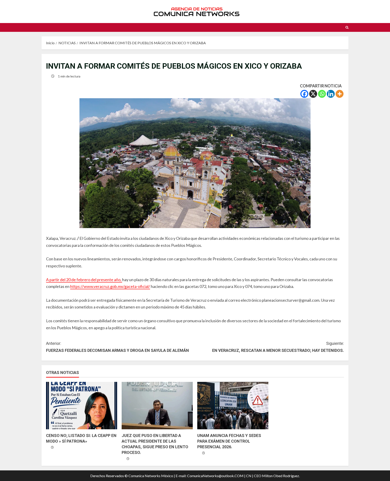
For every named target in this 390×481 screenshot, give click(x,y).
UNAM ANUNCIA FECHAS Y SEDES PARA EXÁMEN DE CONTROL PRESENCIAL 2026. (229, 441)
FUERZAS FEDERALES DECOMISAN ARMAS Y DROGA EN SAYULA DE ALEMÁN (117, 347)
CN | (249, 476)
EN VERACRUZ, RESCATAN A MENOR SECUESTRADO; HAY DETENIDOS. (278, 347)
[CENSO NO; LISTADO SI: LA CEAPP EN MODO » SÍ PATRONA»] (81, 405)
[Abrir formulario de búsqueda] (347, 27)
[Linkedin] (331, 94)
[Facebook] (304, 94)
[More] (340, 94)
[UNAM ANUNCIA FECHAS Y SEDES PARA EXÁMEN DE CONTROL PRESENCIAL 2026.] (232, 405)
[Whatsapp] (322, 94)
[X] (313, 94)
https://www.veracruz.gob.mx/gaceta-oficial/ (110, 286)
